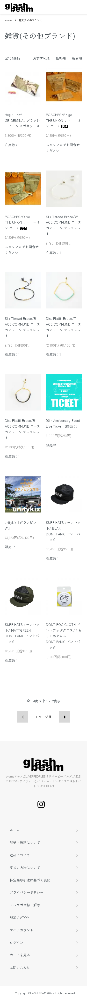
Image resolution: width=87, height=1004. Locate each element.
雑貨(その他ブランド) (31, 20)
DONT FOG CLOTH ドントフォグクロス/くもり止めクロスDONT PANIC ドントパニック (64, 636)
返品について (20, 855)
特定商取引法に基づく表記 (30, 880)
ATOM (24, 917)
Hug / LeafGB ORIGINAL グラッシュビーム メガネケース (22, 120)
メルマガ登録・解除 (25, 904)
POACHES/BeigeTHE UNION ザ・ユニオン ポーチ (63, 120)
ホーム (8, 20)
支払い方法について (25, 867)
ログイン (16, 942)
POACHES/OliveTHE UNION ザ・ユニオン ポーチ (22, 222)
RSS (13, 917)
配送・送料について (25, 842)
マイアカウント (21, 930)
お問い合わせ (20, 967)
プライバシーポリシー (27, 892)
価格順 (61, 58)
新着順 (77, 58)
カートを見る (20, 954)
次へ (64, 717)
